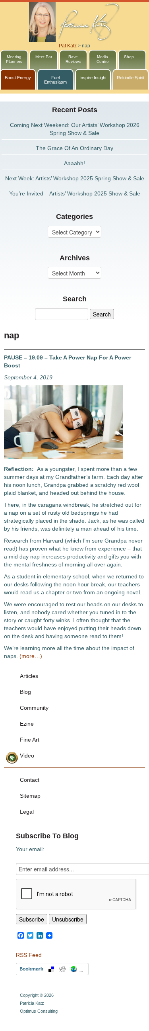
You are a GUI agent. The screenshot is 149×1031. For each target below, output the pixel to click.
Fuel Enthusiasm (55, 79)
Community (34, 708)
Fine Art (29, 739)
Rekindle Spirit (130, 77)
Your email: (30, 849)
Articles (29, 676)
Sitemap (30, 796)
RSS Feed (29, 955)
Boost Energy (18, 77)
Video (27, 755)
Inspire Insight (92, 77)
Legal (27, 811)
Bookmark (52, 969)
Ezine (27, 724)
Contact (29, 780)
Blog (25, 692)
